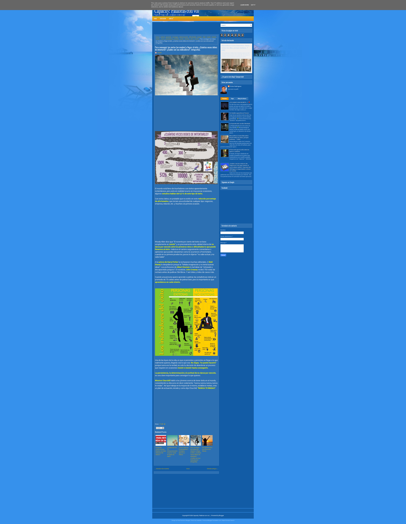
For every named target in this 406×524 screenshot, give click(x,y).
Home (155, 19)
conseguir (175, 37)
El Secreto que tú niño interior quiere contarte (239, 150)
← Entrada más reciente (161, 468)
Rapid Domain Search (228, 520)
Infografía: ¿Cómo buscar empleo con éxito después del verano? (161, 451)
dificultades (192, 37)
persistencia (169, 39)
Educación (163, 19)
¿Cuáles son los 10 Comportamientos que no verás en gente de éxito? (172, 452)
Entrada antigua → (212, 468)
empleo (199, 37)
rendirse (186, 39)
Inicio (188, 468)
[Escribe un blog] (159, 428)
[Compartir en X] (161, 428)
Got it (253, 5)
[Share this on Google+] (164, 424)
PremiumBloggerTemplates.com (211, 520)
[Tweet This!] (162, 424)
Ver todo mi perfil (233, 89)
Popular (224, 98)
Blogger (221, 515)
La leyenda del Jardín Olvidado (239, 123)
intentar (214, 37)
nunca (163, 39)
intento (158, 39)
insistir (209, 37)
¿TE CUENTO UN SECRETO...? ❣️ (239, 102)
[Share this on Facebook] (160, 424)
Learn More (244, 5)
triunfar (197, 39)
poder (182, 39)
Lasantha (199, 520)
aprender (168, 37)
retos (192, 39)
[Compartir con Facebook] (163, 428)
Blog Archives (242, 98)
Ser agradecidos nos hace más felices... (207, 449)
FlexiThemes (181, 520)
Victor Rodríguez (235, 86)
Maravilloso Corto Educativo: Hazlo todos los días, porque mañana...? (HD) (236, 48)
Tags (232, 98)
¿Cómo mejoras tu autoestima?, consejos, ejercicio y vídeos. (183, 451)
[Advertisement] (192, 28)
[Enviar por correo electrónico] (157, 428)
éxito (204, 37)
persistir (176, 39)
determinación (183, 37)
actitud (163, 37)
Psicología (178, 17)
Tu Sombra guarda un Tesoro (239, 113)
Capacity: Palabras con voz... (202, 515)
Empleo (171, 19)
